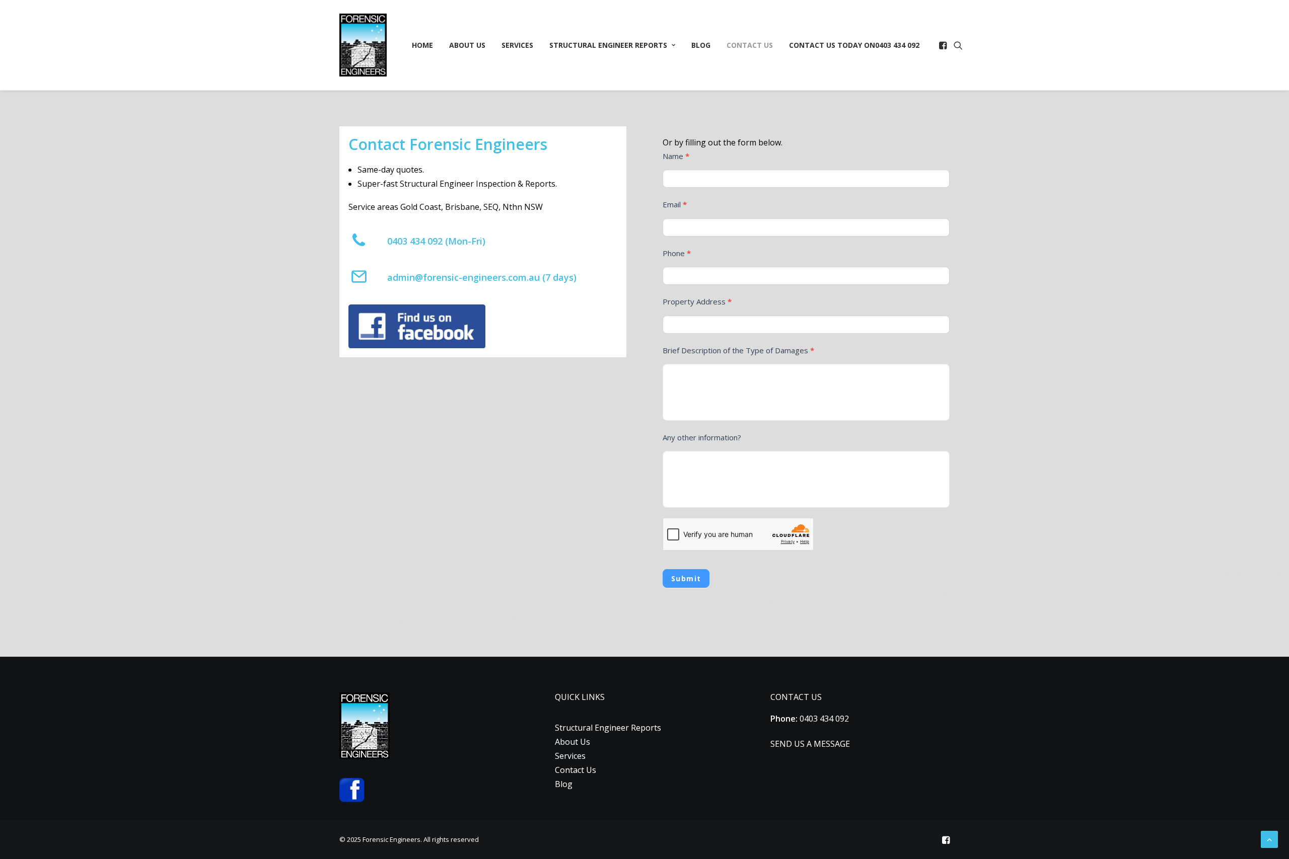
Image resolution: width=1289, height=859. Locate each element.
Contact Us (750, 45)
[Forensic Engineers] (363, 45)
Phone (677, 253)
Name (676, 156)
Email (675, 204)
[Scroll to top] (1269, 838)
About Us (467, 45)
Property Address (697, 301)
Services (517, 45)
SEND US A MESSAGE (810, 743)
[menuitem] (422, 45)
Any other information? (702, 437)
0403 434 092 (854, 45)
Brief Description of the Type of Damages (738, 350)
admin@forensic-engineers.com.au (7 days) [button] (482, 277)
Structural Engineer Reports (608, 45)
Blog (700, 45)
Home (422, 45)
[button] (944, 45)
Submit (686, 578)
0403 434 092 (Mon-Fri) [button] (436, 241)
